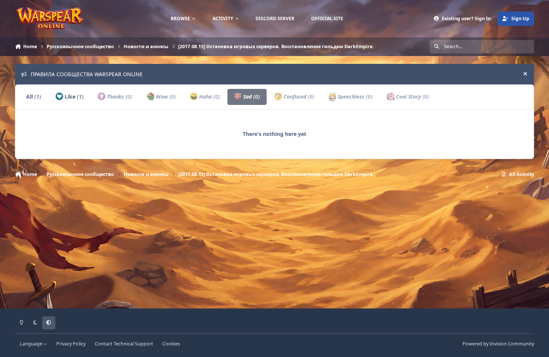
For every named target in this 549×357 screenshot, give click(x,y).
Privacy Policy (71, 344)
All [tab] (33, 96)
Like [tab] (73, 96)
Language (31, 344)
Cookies (171, 344)
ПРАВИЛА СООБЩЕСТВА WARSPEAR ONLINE (87, 74)
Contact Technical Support (124, 344)
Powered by (498, 344)
